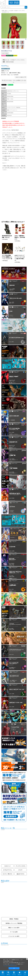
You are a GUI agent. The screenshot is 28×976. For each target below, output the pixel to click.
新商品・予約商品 (14, 919)
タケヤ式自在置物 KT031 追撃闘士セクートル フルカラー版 (7, 257)
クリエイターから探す (14, 936)
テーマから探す (14, 931)
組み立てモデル (20, 873)
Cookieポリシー (13, 964)
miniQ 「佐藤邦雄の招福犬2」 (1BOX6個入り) (20, 237)
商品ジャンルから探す (9, 10)
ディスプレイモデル (20, 866)
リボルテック (7, 866)
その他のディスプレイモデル (19, 10)
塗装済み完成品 (10, 61)
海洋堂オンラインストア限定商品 (14, 923)
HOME (3, 10)
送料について (5, 70)
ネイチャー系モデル (7, 873)
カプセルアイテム (7, 869)
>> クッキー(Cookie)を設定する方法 (10, 965)
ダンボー (20, 869)
